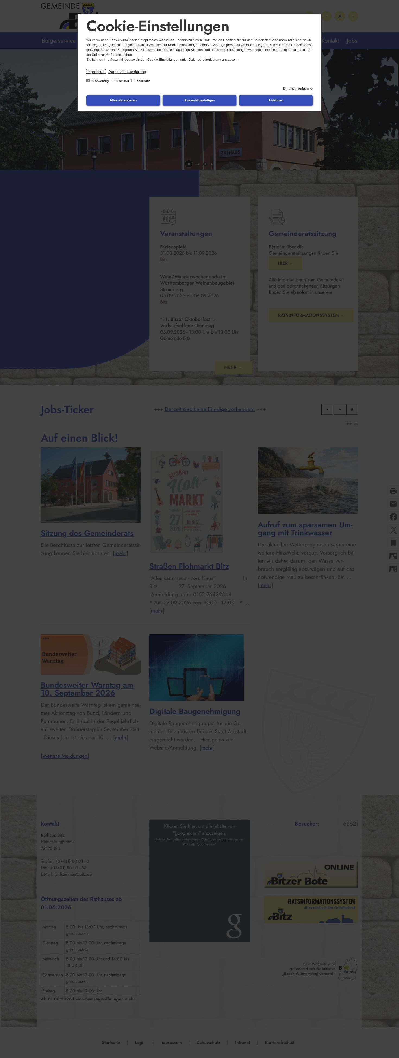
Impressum (96, 71)
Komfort (123, 81)
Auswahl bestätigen (199, 100)
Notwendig (100, 81)
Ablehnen (275, 100)
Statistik (143, 81)
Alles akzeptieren (123, 100)
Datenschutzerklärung (127, 71)
